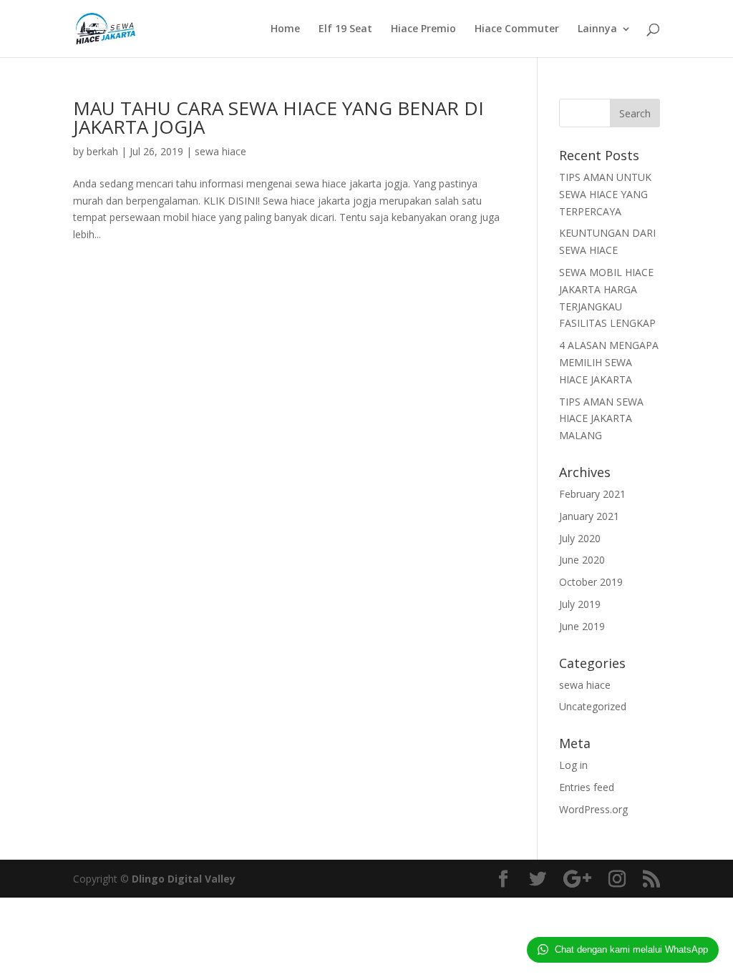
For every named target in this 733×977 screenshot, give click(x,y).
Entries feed (586, 787)
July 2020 (580, 538)
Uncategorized (592, 706)
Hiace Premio (423, 29)
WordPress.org (593, 809)
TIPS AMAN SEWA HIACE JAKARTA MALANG (601, 419)
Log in (573, 765)
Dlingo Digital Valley (184, 878)
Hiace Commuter (517, 29)
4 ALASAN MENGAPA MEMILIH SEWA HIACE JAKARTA (609, 362)
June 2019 (582, 626)
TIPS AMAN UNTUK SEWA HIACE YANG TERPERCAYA (605, 194)
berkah (102, 151)
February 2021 (592, 494)
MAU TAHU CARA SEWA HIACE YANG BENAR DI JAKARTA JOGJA (278, 117)
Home (285, 29)
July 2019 (580, 604)
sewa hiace (220, 151)
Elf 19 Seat (345, 29)
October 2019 (591, 582)
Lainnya (597, 29)
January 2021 (589, 516)
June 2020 (582, 559)
